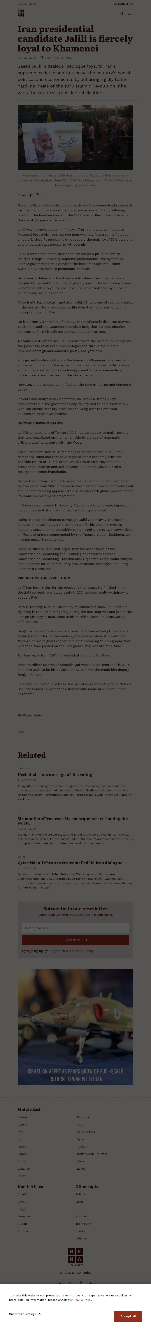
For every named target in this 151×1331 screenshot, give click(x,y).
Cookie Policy (82, 1300)
